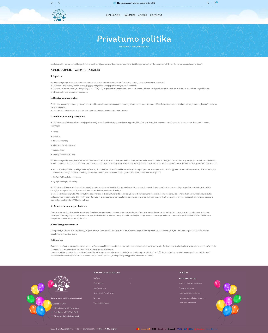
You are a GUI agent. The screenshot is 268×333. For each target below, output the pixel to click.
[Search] (59, 3)
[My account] (207, 3)
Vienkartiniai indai (101, 303)
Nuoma (97, 298)
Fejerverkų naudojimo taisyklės (192, 298)
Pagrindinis (124, 47)
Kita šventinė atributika (104, 293)
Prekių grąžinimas (186, 288)
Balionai (97, 278)
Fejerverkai (98, 283)
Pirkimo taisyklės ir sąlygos (190, 283)
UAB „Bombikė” (64, 329)
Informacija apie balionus (189, 293)
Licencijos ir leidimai (187, 302)
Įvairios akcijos (100, 288)
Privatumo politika (187, 278)
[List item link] (70, 312)
